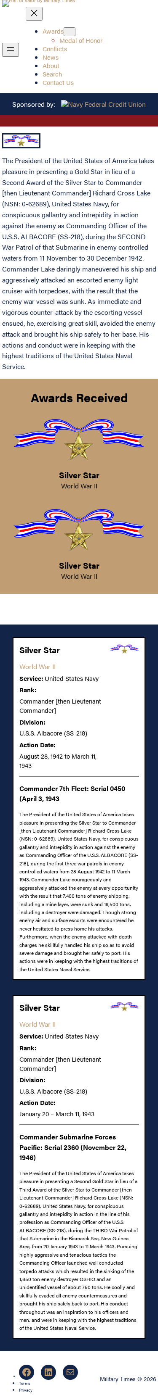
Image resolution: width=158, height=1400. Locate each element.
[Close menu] (34, 14)
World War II (79, 485)
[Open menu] (10, 50)
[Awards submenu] (69, 31)
